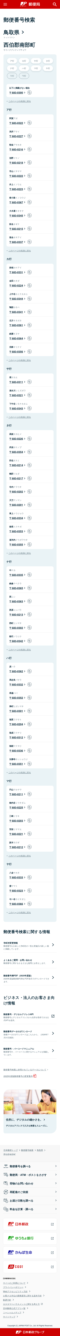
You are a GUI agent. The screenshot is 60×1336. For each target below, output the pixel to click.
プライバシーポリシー (13, 1287)
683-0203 (17, 821)
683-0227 (17, 136)
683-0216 (17, 149)
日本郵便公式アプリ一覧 (14, 1308)
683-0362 (17, 671)
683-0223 (17, 189)
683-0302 (17, 628)
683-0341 (17, 312)
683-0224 (17, 285)
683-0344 (17, 299)
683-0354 (17, 452)
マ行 (36, 68)
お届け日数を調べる (21, 1200)
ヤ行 (48, 68)
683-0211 (17, 794)
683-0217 (17, 478)
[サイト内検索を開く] (55, 4)
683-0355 (17, 544)
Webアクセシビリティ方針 (15, 1291)
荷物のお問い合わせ (21, 1183)
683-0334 (17, 518)
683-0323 (17, 891)
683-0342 (17, 641)
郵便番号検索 (27, 1150)
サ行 (36, 60)
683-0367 (17, 202)
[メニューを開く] (5, 4)
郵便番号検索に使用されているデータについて (24, 1069)
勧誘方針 (7, 1299)
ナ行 (12, 68)
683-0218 (17, 163)
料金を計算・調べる (21, 1209)
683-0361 (17, 325)
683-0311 (17, 382)
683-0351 (17, 764)
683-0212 (17, 847)
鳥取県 (40, 1150)
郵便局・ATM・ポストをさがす (28, 1175)
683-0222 (17, 176)
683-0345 (17, 215)
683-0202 (17, 491)
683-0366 (17, 904)
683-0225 (17, 807)
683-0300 (17, 92)
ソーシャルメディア (12, 1312)
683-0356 (17, 352)
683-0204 (17, 724)
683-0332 (17, 684)
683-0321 (17, 395)
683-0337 (17, 242)
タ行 (48, 60)
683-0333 (17, 877)
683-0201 (17, 505)
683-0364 (17, 338)
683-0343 (17, 408)
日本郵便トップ (10, 1150)
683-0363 (17, 601)
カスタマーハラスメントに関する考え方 (21, 1304)
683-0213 (17, 614)
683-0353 (17, 531)
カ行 (24, 60)
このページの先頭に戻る (19, 101)
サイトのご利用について (14, 1282)
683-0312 (17, 737)
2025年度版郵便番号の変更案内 (18, 1076)
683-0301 (17, 711)
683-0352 (17, 698)
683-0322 (17, 123)
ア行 (12, 60)
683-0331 (17, 272)
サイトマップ (9, 1316)
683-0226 (17, 439)
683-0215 (17, 229)
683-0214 (17, 465)
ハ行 (24, 68)
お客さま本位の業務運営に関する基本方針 (22, 1295)
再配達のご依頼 (19, 1192)
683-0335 (17, 575)
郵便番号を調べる (20, 1166)
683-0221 (17, 834)
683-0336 (17, 751)
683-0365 (17, 588)
